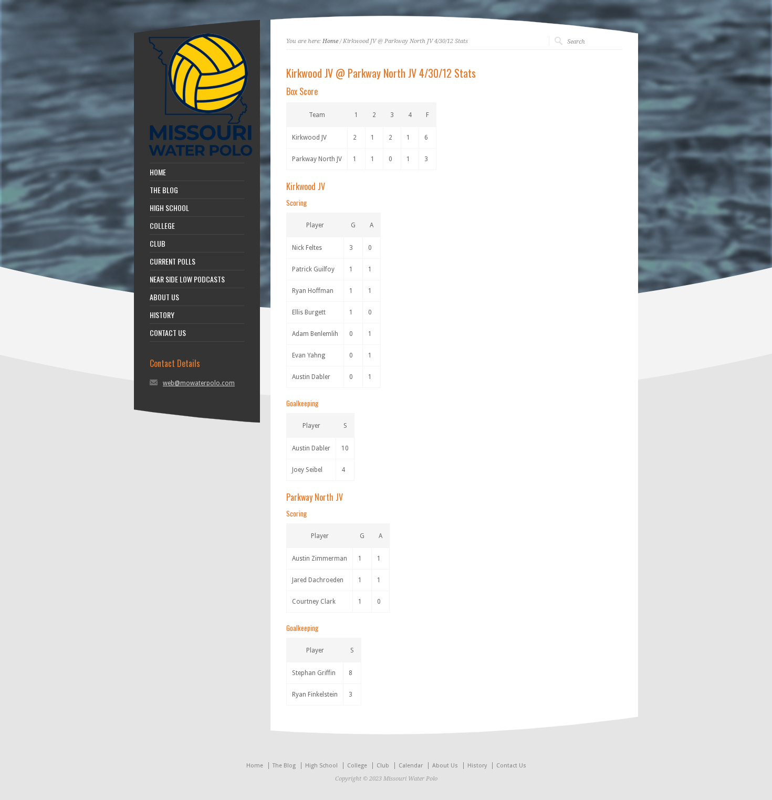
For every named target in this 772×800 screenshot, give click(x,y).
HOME (158, 172)
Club (383, 765)
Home (330, 41)
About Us (445, 765)
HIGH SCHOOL (169, 208)
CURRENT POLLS (172, 261)
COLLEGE (162, 225)
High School (321, 765)
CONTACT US (168, 332)
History (477, 765)
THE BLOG (164, 190)
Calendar (411, 765)
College (357, 765)
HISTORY (162, 315)
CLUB (157, 243)
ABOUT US (164, 297)
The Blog (284, 765)
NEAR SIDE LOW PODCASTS (187, 279)
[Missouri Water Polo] (201, 157)
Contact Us (511, 765)
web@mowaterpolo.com (199, 383)
